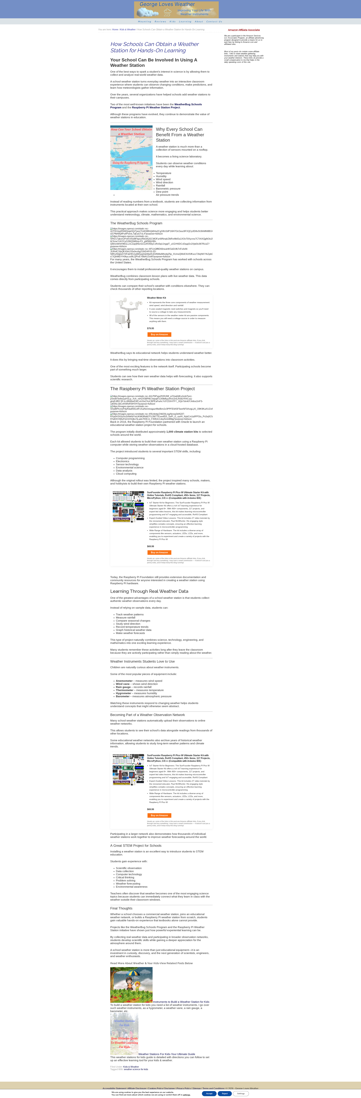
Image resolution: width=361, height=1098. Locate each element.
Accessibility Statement (114, 1088)
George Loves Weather (176, 9)
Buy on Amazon (159, 334)
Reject (225, 1093)
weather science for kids (136, 1069)
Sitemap (196, 1088)
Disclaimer (169, 1088)
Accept (209, 1093)
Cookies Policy (155, 1088)
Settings (241, 1093)
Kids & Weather (131, 1067)
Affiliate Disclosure (136, 1088)
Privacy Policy (184, 1088)
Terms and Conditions (213, 1088)
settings (186, 1095)
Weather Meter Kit (156, 298)
